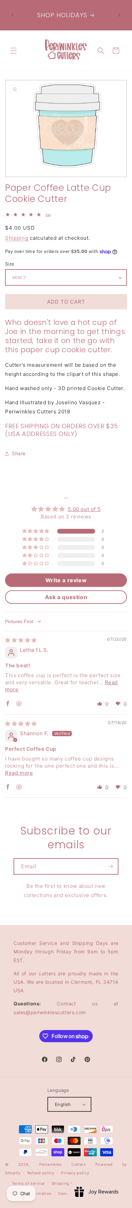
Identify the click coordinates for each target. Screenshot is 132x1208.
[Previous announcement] (12, 15)
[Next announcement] (119, 15)
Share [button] (19, 453)
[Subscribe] (110, 866)
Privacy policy (75, 1173)
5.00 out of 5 (84, 509)
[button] (13, 50)
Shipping (16, 238)
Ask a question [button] (66, 597)
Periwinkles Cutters (62, 1164)
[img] (21, 640)
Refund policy (40, 1173)
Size (10, 263)
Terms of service (28, 1183)
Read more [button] (19, 773)
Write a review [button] (66, 580)
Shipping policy (67, 1183)
